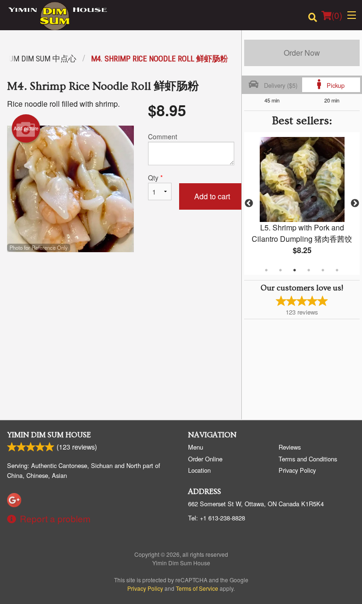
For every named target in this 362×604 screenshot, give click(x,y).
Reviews (290, 446)
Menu (195, 446)
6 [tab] (337, 270)
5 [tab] (323, 270)
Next (355, 203)
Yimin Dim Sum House (49, 435)
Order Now (302, 52)
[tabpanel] (302, 203)
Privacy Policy (297, 470)
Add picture (26, 128)
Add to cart (212, 196)
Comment (162, 136)
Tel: (216, 517)
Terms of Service (197, 588)
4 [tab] (308, 270)
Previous (249, 203)
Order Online (205, 458)
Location (199, 470)
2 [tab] (280, 270)
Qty (155, 177)
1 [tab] (266, 270)
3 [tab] (294, 270)
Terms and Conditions (308, 458)
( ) (336, 15)
